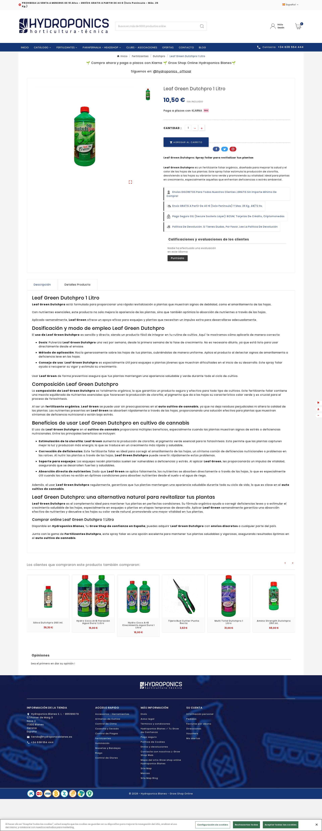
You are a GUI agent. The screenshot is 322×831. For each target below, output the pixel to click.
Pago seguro (149, 737)
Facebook (216, 149)
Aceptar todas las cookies (281, 824)
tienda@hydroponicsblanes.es (51, 736)
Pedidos (191, 719)
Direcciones (193, 728)
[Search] (202, 26)
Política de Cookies (153, 741)
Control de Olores (106, 757)
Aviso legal (147, 719)
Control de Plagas (106, 733)
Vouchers (192, 733)
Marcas (145, 773)
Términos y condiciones (155, 723)
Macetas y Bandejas (108, 748)
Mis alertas (193, 738)
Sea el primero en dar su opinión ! (53, 663)
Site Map (146, 768)
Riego (98, 753)
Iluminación (102, 743)
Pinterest (233, 149)
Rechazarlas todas (246, 824)
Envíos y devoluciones (154, 746)
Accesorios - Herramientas (112, 714)
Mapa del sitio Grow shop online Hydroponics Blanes (161, 761)
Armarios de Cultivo (107, 719)
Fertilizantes (103, 738)
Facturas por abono (198, 723)
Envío (144, 714)
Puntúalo (177, 258)
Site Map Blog (149, 778)
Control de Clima (106, 723)
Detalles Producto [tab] (78, 285)
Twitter (224, 149)
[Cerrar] (316, 824)
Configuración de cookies (212, 824)
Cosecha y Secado (107, 728)
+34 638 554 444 (42, 742)
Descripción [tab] (42, 285)
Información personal (199, 714)
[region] (161, 825)
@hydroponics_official (172, 71)
